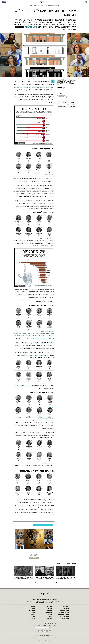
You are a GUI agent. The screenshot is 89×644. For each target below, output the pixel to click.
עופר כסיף (16, 87)
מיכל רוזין (25, 432)
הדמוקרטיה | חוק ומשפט (64, 612)
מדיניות (33, 608)
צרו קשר (33, 614)
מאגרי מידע (49, 618)
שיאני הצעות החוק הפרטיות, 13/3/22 (47, 238)
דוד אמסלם (42, 87)
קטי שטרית (37, 354)
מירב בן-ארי (25, 292)
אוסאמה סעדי (27, 354)
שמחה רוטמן (46, 355)
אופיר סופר (40, 355)
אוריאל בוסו (37, 335)
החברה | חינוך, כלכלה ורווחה (63, 614)
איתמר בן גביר (47, 340)
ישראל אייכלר (46, 337)
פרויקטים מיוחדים (48, 612)
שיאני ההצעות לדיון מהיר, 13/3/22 (47, 383)
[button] (86, 2)
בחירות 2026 (66, 608)
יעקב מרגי (43, 335)
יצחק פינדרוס (22, 335)
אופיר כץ (33, 342)
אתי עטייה (18, 292)
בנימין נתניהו (26, 424)
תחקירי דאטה (49, 610)
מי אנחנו (33, 606)
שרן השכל (45, 292)
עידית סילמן (31, 504)
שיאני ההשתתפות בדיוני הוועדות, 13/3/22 (46, 418)
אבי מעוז (22, 87)
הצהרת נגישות (32, 610)
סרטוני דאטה (49, 608)
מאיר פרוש (52, 337)
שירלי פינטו (27, 511)
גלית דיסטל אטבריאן (29, 87)
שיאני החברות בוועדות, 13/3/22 (48, 463)
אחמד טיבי (36, 87)
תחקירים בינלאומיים (65, 618)
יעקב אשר (28, 335)
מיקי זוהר (42, 354)
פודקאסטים (49, 614)
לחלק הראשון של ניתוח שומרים (43, 525)
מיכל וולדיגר (41, 340)
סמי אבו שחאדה (35, 338)
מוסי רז (33, 344)
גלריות (50, 616)
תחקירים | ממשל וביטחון (64, 610)
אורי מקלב (16, 335)
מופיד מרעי (17, 385)
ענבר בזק (27, 385)
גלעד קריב (52, 89)
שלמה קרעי (46, 89)
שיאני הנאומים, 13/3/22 (49, 174)
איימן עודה (48, 87)
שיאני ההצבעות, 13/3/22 (49, 497)
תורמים (33, 612)
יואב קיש (19, 507)
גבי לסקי (47, 387)
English (33, 618)
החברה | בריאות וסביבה (64, 616)
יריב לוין (52, 507)
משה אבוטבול (19, 333)
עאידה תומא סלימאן (45, 294)
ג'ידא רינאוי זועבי (32, 292)
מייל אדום (33, 616)
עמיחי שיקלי (26, 355)
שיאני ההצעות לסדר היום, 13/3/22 (47, 331)
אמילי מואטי (43, 344)
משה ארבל (48, 335)
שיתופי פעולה (49, 606)
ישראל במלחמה (66, 606)
